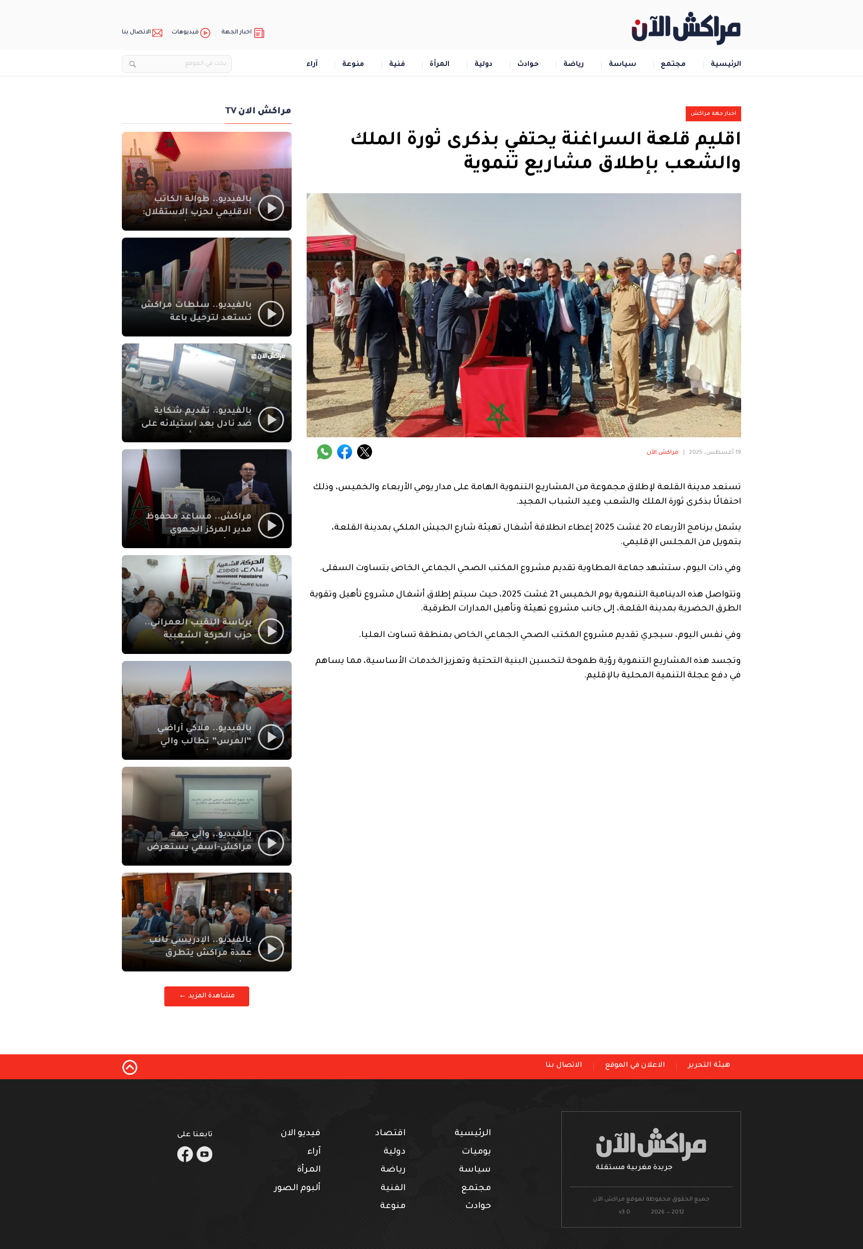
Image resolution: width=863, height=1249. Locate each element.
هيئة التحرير (709, 1066)
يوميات (476, 1152)
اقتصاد (390, 1134)
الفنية (393, 1189)
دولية (483, 65)
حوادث (528, 65)
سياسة (622, 65)
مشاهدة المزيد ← (207, 996)
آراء (312, 65)
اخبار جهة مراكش (713, 114)
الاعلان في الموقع (635, 1066)
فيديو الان (301, 1134)
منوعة (353, 65)
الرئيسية (726, 65)
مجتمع (673, 65)
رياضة (573, 65)
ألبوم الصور (297, 1189)
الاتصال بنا (136, 32)
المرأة (439, 65)
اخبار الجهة (236, 32)
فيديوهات (185, 32)
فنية (397, 65)
